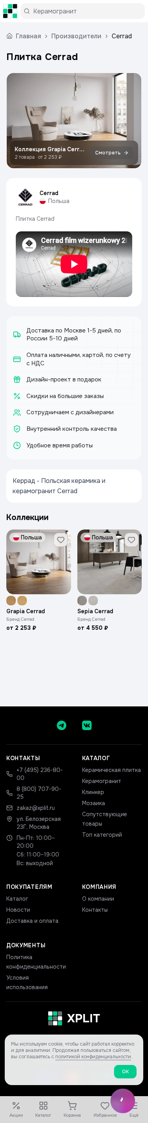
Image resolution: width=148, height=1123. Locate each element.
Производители (76, 36)
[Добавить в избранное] (61, 540)
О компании (98, 898)
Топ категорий (102, 834)
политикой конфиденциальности (93, 1057)
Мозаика (93, 803)
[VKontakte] (86, 725)
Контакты (95, 909)
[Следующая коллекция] (128, 120)
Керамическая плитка (111, 770)
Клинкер (93, 792)
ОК (125, 1072)
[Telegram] (61, 725)
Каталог (17, 898)
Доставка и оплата (32, 920)
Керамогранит (101, 781)
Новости (18, 909)
